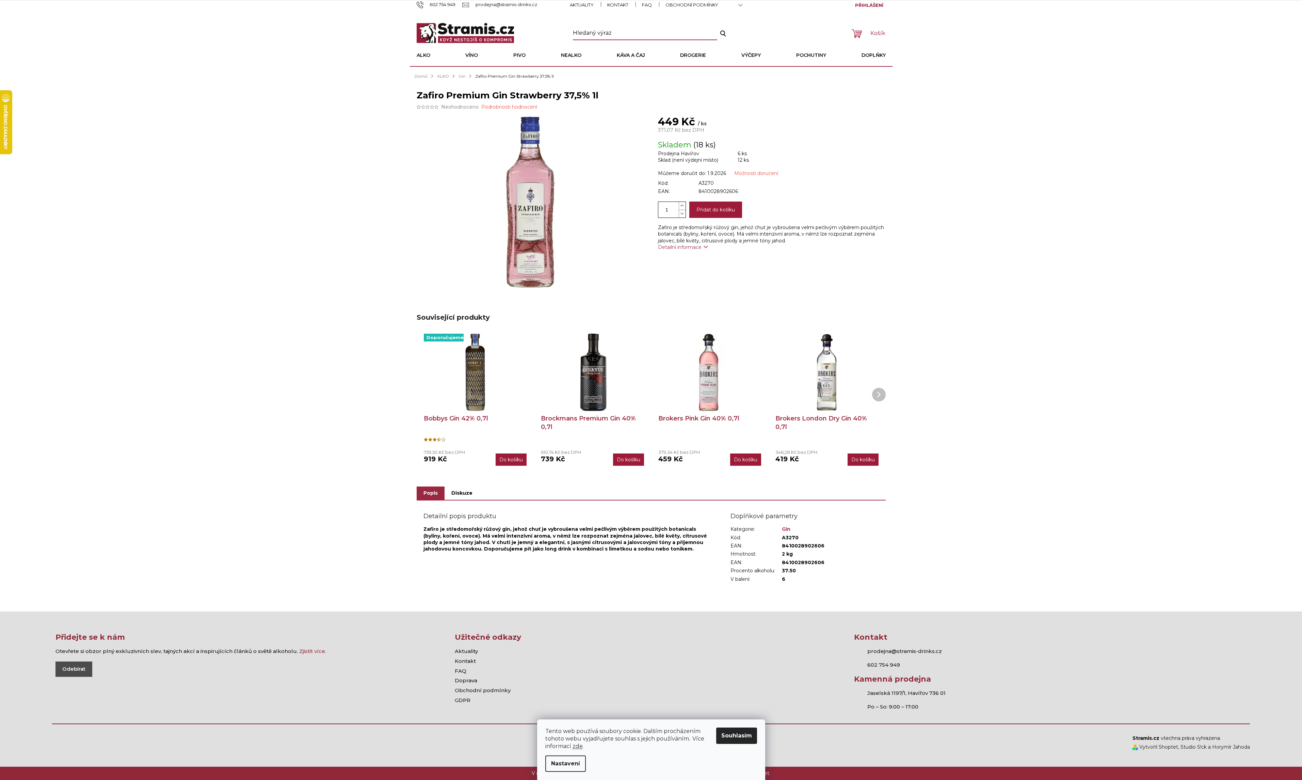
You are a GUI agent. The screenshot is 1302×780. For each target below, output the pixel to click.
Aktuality (582, 4)
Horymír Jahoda (1231, 747)
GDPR (462, 700)
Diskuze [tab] (461, 493)
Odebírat (73, 669)
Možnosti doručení (756, 173)
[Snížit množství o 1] (682, 214)
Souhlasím (736, 735)
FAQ (647, 4)
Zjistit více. (312, 651)
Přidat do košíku (715, 210)
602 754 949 (883, 665)
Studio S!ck (1193, 747)
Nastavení (565, 763)
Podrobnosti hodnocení (509, 107)
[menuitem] (423, 55)
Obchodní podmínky (691, 4)
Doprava (466, 680)
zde (578, 746)
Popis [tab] (430, 493)
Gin (786, 529)
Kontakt (617, 4)
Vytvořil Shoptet (1158, 747)
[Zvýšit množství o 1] (682, 206)
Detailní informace (680, 247)
